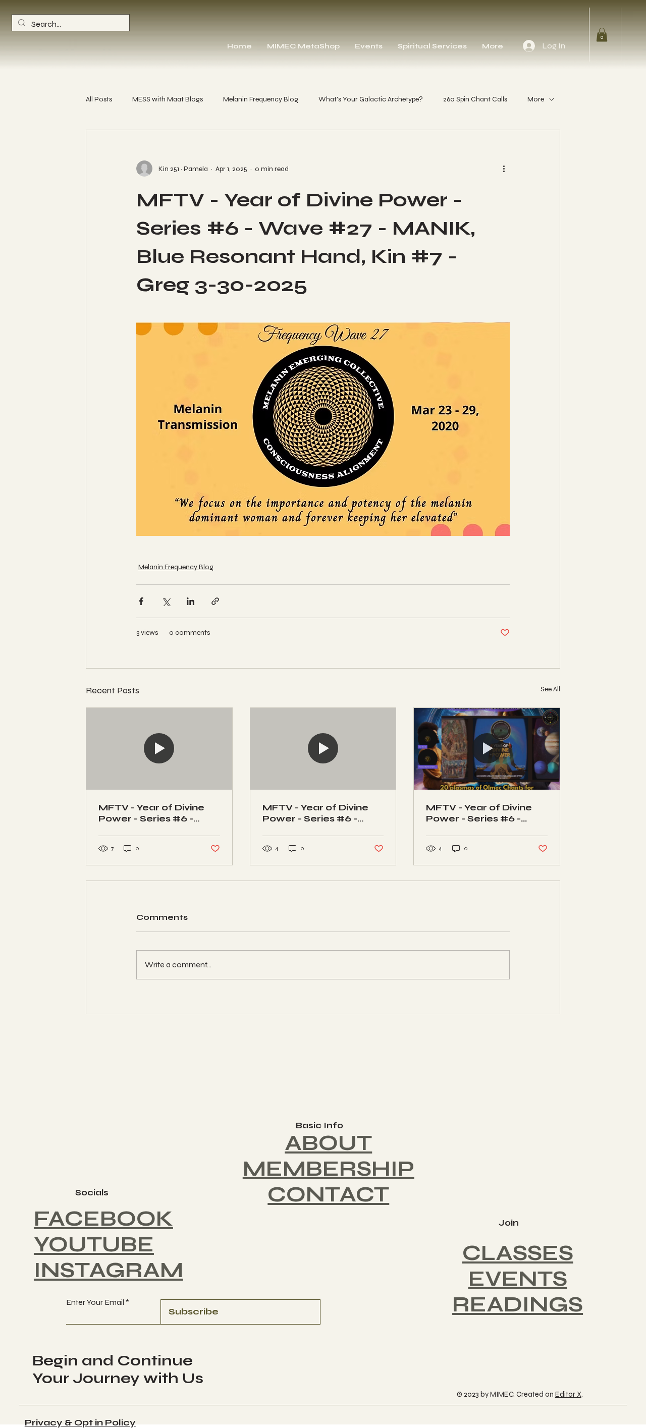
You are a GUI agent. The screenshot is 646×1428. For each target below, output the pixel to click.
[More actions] (504, 168)
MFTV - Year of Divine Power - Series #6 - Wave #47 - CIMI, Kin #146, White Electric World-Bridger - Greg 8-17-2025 (157, 813)
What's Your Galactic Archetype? (370, 99)
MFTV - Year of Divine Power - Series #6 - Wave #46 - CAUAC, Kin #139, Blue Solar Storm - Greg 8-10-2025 (321, 813)
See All (550, 689)
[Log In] (528, 46)
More (535, 99)
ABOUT (328, 1143)
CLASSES (517, 1253)
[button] (602, 34)
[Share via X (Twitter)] (166, 601)
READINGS (517, 1304)
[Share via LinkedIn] (190, 601)
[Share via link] (215, 601)
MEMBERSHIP (328, 1169)
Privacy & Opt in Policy (80, 1422)
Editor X (568, 1394)
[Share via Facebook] (141, 601)
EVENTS (517, 1279)
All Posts (99, 99)
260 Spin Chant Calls (475, 99)
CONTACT (328, 1194)
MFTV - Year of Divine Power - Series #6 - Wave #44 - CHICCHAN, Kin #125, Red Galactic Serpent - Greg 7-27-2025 (483, 813)
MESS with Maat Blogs (167, 99)
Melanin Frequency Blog (260, 99)
